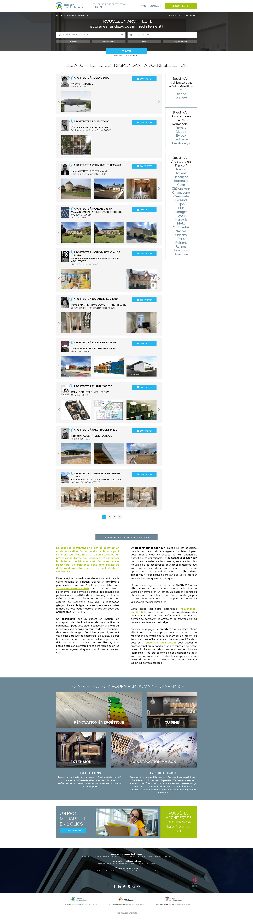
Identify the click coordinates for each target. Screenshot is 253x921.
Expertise (166, 780)
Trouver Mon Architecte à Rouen (71, 904)
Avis (143, 5)
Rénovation (159, 777)
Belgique (101, 863)
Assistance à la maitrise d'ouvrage (177, 783)
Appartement (88, 777)
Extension (153, 780)
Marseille (97, 856)
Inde (138, 863)
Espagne (110, 863)
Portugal (145, 863)
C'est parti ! (73, 830)
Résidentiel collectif (109, 777)
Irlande (131, 863)
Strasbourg (159, 856)
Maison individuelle (68, 777)
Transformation (148, 783)
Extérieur (79, 783)
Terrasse (178, 780)
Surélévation (139, 780)
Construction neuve (140, 777)
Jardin (148, 786)
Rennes (168, 856)
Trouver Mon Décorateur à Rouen (118, 904)
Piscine (139, 786)
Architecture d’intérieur (166, 786)
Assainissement (151, 789)
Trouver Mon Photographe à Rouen (164, 904)
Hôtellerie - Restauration (91, 780)
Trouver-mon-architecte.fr (72, 588)
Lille (137, 856)
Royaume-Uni (121, 863)
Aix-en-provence (109, 856)
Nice (143, 856)
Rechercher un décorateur (183, 15)
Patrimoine (92, 783)
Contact (155, 5)
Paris (84, 856)
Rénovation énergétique (181, 777)
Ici (178, 831)
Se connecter (181, 5)
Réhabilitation (170, 789)
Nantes (150, 856)
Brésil (153, 863)
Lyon (90, 856)
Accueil (59, 15)
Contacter (146, 78)
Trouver (126, 51)
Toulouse (121, 856)
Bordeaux (130, 856)
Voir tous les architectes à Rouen (126, 537)
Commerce (69, 780)
